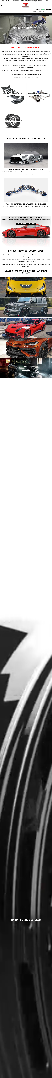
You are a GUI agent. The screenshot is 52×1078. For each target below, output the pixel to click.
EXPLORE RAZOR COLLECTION (26, 174)
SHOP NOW (26, 31)
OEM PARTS (24, 0)
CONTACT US (31, 0)
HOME (2, 0)
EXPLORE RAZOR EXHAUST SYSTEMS (26, 210)
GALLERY (46, 0)
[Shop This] (26, 287)
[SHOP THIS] (26, 307)
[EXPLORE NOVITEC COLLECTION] (26, 231)
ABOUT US (7, 0)
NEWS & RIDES (15, 0)
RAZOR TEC (39, 0)
